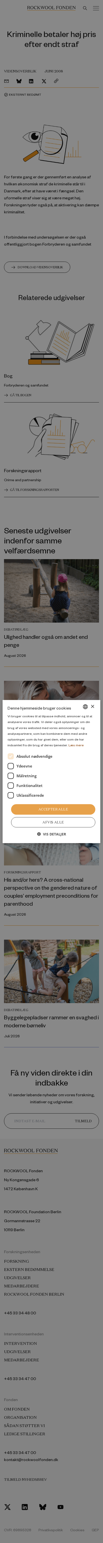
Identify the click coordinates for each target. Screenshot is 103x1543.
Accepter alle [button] (53, 809)
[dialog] (51, 771)
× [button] (92, 706)
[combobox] (85, 706)
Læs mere (76, 745)
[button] (51, 834)
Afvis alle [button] (53, 822)
